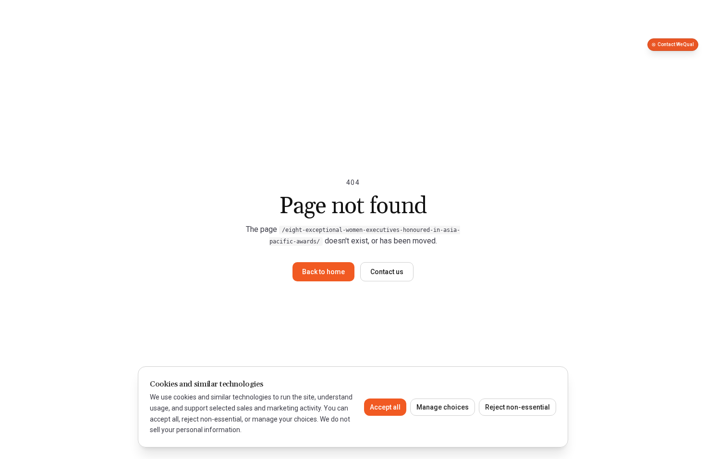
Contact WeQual (675, 44)
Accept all (385, 407)
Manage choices (442, 407)
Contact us (386, 272)
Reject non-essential (517, 407)
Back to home (323, 272)
